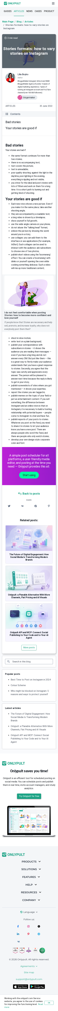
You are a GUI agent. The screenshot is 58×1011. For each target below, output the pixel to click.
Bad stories (13, 122)
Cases (38, 11)
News (29, 11)
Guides (8, 11)
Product (49, 11)
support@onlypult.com (29, 979)
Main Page (8, 21)
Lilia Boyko (23, 74)
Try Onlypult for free (29, 796)
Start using (29, 475)
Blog (19, 21)
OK (49, 1003)
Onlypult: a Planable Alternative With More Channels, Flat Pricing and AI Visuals (29, 596)
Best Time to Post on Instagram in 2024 (31, 679)
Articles (19, 11)
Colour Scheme (18, 685)
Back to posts (31, 493)
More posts (29, 647)
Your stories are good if (21, 128)
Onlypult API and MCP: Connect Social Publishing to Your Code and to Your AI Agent (29, 635)
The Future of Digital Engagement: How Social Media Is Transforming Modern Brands (29, 557)
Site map (29, 972)
